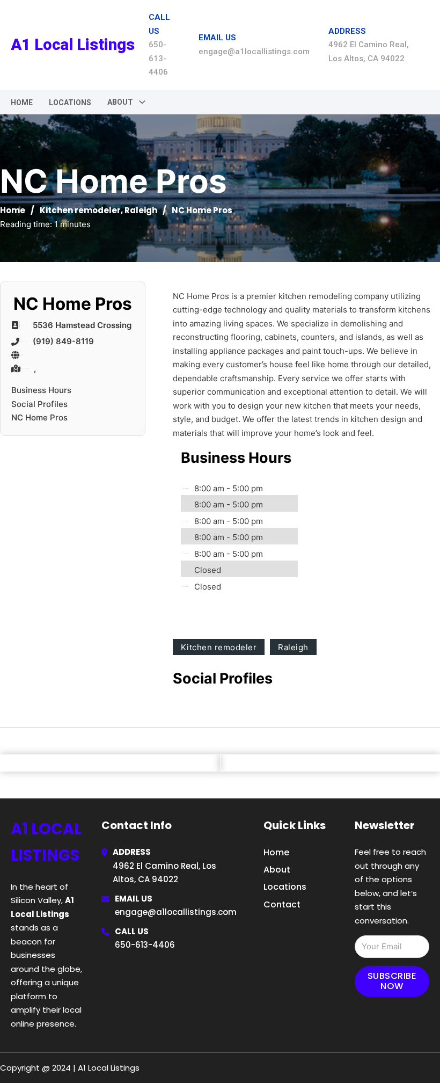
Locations (70, 102)
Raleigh (140, 210)
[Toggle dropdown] (142, 102)
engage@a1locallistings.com (176, 912)
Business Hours (41, 390)
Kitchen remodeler (80, 210)
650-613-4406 (145, 944)
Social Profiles (39, 404)
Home (22, 102)
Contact (281, 904)
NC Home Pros (39, 417)
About (276, 869)
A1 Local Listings (73, 44)
